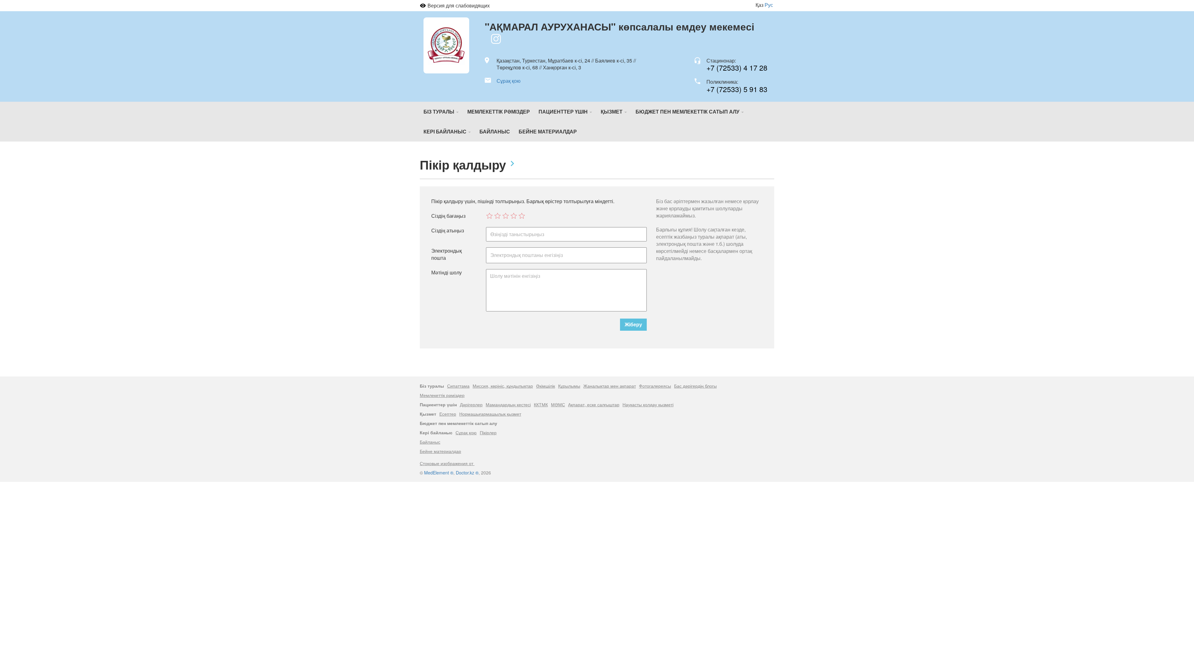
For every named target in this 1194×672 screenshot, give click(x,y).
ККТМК (541, 404)
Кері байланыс (445, 131)
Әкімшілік (545, 386)
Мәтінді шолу (446, 272)
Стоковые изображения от (447, 463)
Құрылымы (569, 386)
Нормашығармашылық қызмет (490, 414)
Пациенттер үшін (564, 111)
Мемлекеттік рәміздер (498, 111)
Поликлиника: (722, 81)
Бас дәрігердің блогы (695, 386)
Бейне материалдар (548, 131)
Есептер (447, 414)
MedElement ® (438, 472)
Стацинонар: (721, 60)
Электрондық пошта (446, 254)
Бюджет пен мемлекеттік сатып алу (688, 111)
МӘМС (558, 404)
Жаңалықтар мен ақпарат (609, 386)
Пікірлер (488, 432)
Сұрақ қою (509, 80)
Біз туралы (439, 111)
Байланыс (494, 131)
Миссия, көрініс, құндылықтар (503, 386)
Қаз (759, 4)
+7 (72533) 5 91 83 (736, 89)
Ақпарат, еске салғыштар (593, 404)
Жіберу (633, 324)
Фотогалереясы (655, 386)
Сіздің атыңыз (447, 230)
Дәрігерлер (471, 404)
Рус (769, 4)
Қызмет (612, 111)
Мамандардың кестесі (508, 404)
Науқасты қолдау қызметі (647, 404)
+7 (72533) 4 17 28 (736, 67)
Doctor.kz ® (467, 472)
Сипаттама (458, 386)
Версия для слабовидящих (459, 5)
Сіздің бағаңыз (448, 215)
